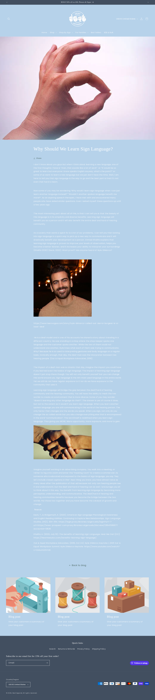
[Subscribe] (47, 663)
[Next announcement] (148, 2)
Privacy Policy (83, 649)
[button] (8, 19)
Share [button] (39, 158)
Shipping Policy (99, 649)
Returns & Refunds (66, 649)
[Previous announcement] (7, 2)
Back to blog (79, 565)
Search (52, 649)
